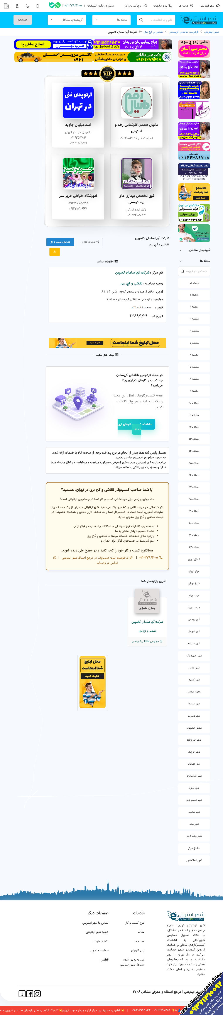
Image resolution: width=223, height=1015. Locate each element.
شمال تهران (194, 559)
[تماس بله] (52, 6)
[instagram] (37, 994)
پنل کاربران (138, 950)
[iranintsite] (22, 994)
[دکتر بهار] (132, 48)
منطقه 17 (194, 487)
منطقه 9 (194, 391)
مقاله (141, 932)
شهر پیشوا (194, 704)
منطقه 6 (194, 355)
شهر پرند (194, 824)
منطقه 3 (194, 319)
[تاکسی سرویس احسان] (53, 61)
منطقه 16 (194, 475)
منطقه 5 (194, 343)
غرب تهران (194, 596)
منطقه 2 (194, 307)
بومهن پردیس (194, 692)
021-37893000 (148, 558)
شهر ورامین (194, 812)
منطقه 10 (194, 403)
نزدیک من (194, 283)
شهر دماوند (194, 716)
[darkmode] (27, 6)
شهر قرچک (194, 752)
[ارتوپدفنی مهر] (53, 48)
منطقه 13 (194, 439)
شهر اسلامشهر (194, 860)
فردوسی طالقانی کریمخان (183, 32)
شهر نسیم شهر (194, 800)
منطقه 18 (194, 499)
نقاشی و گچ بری (153, 32)
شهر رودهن (194, 620)
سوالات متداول (99, 950)
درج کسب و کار (135, 923)
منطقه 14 (194, 451)
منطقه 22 (194, 547)
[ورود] (17, 6)
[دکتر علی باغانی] (132, 61)
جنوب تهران (194, 608)
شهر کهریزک (194, 764)
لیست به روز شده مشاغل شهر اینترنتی (132, 962)
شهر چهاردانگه (194, 656)
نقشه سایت (101, 941)
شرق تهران (194, 583)
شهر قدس (194, 668)
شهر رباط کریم (194, 836)
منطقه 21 (194, 535)
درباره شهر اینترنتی (97, 932)
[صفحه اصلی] (200, 20)
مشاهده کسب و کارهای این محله (135, 426)
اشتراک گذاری (89, 242)
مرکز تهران (194, 571)
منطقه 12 (194, 427)
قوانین (104, 959)
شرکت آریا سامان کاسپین (132, 272)
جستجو (22, 19)
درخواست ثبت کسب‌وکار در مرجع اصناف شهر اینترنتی (94, 558)
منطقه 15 (194, 463)
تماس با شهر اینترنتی (95, 923)
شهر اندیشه (194, 644)
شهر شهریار (194, 632)
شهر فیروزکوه (194, 740)
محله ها (140, 941)
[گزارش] (54, 252)
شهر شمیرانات (194, 776)
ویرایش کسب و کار (60, 242)
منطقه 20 (194, 523)
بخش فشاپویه (194, 728)
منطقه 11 (194, 415)
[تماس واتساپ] (58, 6)
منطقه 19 (194, 511)
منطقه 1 (194, 295)
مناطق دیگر (194, 848)
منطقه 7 (194, 367)
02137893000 (73, 5)
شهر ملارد (194, 788)
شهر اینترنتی (208, 6)
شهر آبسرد (194, 680)
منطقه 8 (194, 379)
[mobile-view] (38, 6)
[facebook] (30, 994)
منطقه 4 (194, 331)
